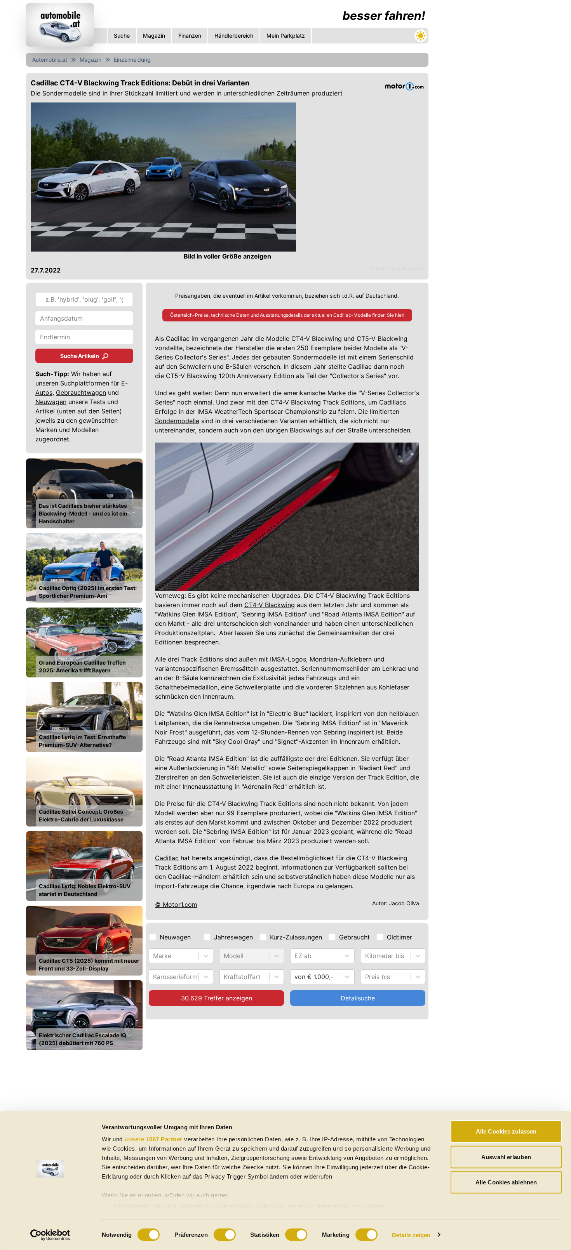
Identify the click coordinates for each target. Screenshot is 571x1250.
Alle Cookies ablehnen (506, 1182)
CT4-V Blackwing (269, 605)
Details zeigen (411, 1234)
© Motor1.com (176, 904)
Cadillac (167, 858)
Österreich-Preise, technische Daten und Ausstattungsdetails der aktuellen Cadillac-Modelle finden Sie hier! (287, 315)
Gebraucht (354, 937)
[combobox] (154, 955)
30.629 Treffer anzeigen (216, 998)
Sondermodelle (177, 421)
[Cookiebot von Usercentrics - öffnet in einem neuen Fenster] (50, 1235)
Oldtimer (399, 937)
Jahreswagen (233, 937)
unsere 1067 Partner (153, 1139)
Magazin (90, 59)
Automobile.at (49, 59)
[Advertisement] (490, 116)
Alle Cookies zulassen (506, 1131)
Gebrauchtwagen (81, 392)
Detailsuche (358, 998)
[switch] (225, 1234)
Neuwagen (50, 402)
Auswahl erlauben (506, 1156)
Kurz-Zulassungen (296, 937)
